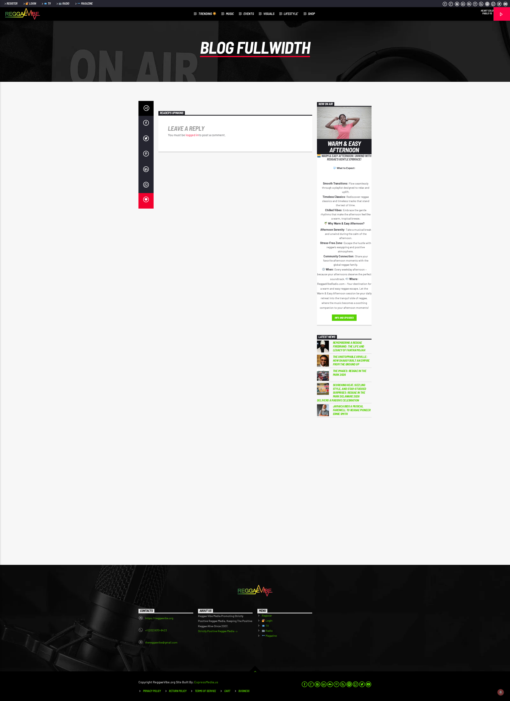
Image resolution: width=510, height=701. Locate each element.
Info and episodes (344, 317)
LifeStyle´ (291, 14)
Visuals (268, 14)
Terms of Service (205, 691)
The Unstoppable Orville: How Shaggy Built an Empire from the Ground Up (351, 360)
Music (230, 14)
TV (49, 3)
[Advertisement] (344, 486)
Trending (205, 14)
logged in (192, 135)
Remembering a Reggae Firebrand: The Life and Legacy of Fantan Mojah (349, 346)
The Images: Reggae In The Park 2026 (349, 372)
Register (12, 3)
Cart (227, 691)
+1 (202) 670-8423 (156, 630)
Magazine (86, 3)
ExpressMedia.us (206, 682)
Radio (65, 3)
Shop (311, 14)
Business (243, 691)
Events (248, 14)
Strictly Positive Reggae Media (216, 631)
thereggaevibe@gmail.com (161, 642)
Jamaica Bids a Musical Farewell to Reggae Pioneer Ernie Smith (352, 410)
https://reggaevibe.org (159, 618)
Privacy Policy (152, 691)
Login (32, 3)
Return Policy (177, 691)
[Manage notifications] (500, 692)
